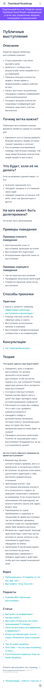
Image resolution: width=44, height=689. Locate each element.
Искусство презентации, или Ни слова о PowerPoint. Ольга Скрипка (22, 636)
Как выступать (12, 617)
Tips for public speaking (16, 644)
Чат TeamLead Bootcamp (17, 348)
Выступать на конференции (18, 614)
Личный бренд (12, 681)
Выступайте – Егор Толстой (18, 584)
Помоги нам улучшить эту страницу (20, 667)
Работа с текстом (30, 681)
